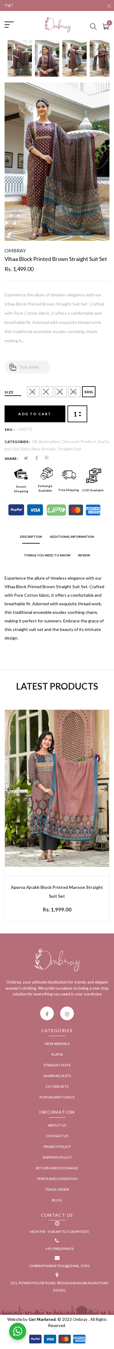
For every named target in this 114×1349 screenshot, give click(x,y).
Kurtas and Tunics (57, 1097)
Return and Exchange (57, 1168)
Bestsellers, (50, 441)
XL (61, 392)
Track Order (57, 1189)
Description (31, 536)
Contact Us (57, 1136)
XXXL (88, 392)
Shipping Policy (57, 1157)
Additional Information (72, 536)
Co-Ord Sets (57, 1086)
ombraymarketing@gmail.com (59, 1265)
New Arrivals (57, 1043)
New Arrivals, (44, 448)
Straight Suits (57, 1065)
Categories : (17, 441)
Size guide (29, 366)
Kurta (57, 1054)
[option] (20, 61)
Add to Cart (34, 414)
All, (35, 441)
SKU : (10, 429)
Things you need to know (47, 555)
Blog (57, 1200)
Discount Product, (80, 441)
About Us (57, 1125)
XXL (74, 392)
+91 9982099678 (59, 1248)
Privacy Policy (57, 1146)
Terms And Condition (57, 1178)
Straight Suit (69, 448)
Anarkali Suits (57, 1075)
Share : (11, 458)
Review (84, 555)
